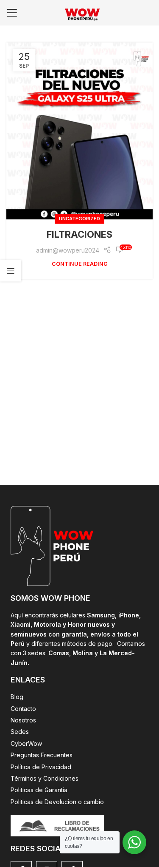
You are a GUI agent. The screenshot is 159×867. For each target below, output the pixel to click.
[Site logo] (79, 12)
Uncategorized (79, 219)
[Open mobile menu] (12, 12)
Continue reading (80, 264)
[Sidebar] (10, 270)
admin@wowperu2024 (67, 250)
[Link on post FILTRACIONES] (79, 131)
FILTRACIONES (79, 234)
